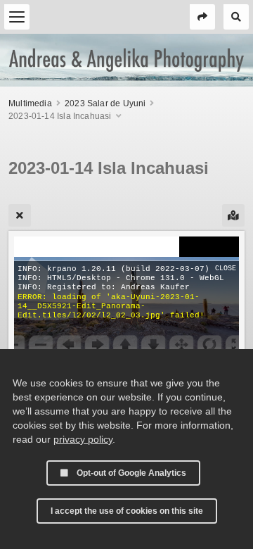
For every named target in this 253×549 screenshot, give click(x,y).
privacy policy (82, 439)
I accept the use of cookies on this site (127, 511)
